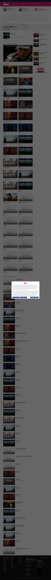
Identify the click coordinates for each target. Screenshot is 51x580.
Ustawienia (16, 297)
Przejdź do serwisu (34, 297)
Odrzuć (23, 297)
